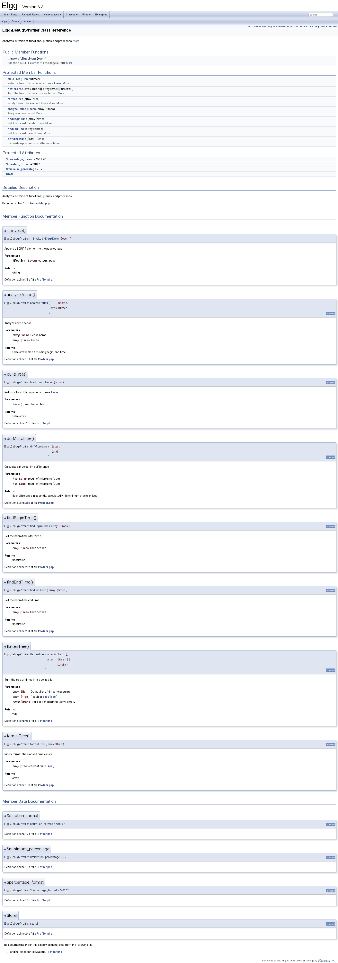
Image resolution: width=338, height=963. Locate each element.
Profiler (27, 21)
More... (77, 41)
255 (27, 502)
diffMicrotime (17, 138)
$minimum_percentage (21, 169)
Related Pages (30, 14)
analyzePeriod (17, 109)
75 (26, 423)
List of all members (328, 26)
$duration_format (18, 164)
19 (26, 867)
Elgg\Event (29, 58)
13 (24, 203)
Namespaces (51, 14)
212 (27, 567)
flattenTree (15, 89)
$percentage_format (19, 159)
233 (27, 631)
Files (85, 14)
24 (26, 933)
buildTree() (50, 696)
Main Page (10, 14)
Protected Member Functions (285, 26)
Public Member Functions (259, 26)
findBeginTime (17, 118)
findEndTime (16, 128)
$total (10, 174)
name (33, 109)
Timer (26, 79)
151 (27, 359)
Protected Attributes (309, 26)
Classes (70, 14)
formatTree (15, 99)
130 (27, 785)
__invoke (13, 58)
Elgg (4, 21)
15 (26, 900)
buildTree (14, 79)
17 (26, 833)
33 (26, 279)
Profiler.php (42, 203)
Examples (101, 14)
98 (26, 720)
